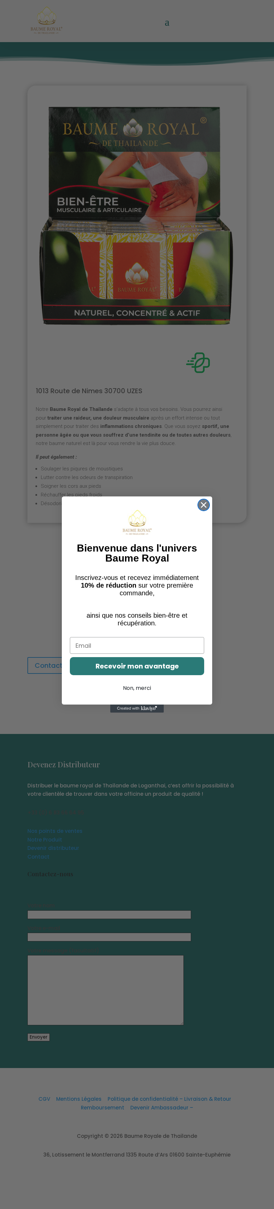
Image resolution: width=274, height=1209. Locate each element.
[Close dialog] (204, 505)
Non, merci (137, 688)
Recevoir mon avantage (137, 666)
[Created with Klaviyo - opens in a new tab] (137, 709)
